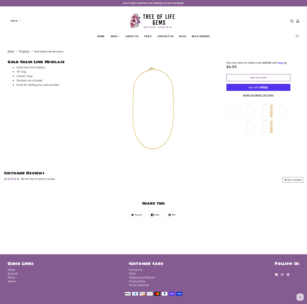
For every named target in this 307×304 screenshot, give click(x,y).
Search (12, 281)
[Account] (298, 21)
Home (11, 51)
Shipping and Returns (142, 277)
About (11, 277)
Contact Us (135, 270)
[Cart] (297, 36)
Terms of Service (139, 285)
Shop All (12, 273)
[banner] (153, 20)
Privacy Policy (137, 281)
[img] (292, 21)
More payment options (258, 95)
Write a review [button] (292, 180)
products (24, 51)
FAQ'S (132, 273)
